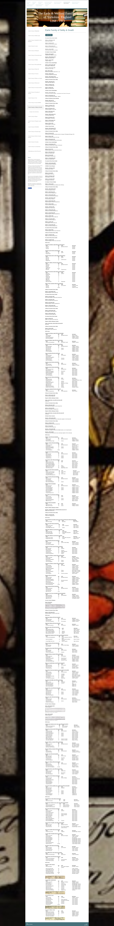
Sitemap (31, 924)
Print (29, 924)
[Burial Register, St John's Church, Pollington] (55, 606)
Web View (85, 924)
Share (30, 188)
